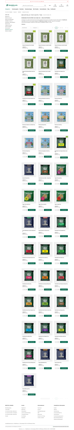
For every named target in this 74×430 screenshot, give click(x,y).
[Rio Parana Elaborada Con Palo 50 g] (45, 90)
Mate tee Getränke (8, 26)
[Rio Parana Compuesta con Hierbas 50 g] (29, 116)
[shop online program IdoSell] (61, 426)
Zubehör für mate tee (8, 25)
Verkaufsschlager (28, 9)
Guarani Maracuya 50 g (26, 388)
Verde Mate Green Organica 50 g (60, 71)
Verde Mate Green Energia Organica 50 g (28, 98)
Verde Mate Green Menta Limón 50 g (60, 336)
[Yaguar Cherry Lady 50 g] (45, 196)
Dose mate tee (7, 28)
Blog (48, 9)
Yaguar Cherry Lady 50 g (42, 204)
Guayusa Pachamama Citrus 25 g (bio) (44, 71)
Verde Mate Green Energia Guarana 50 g (28, 257)
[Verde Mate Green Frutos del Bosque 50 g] (29, 354)
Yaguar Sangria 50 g (58, 204)
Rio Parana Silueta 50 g (58, 98)
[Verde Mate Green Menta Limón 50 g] (61, 328)
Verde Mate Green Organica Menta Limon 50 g (61, 151)
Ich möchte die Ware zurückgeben (11, 412)
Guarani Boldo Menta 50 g (42, 362)
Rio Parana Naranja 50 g (42, 124)
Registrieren (24, 407)
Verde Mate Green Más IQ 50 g (27, 336)
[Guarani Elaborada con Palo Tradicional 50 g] (29, 222)
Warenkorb (23, 409)
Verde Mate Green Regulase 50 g (44, 336)
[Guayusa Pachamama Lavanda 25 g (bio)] (45, 37)
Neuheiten (22, 9)
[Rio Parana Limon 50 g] (61, 116)
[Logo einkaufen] (12, 5)
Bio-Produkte (36, 9)
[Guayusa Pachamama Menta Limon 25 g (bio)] (29, 63)
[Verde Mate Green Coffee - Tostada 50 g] (45, 169)
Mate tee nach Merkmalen (9, 19)
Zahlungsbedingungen (41, 411)
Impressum (39, 407)
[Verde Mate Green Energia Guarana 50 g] (29, 249)
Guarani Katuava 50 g (58, 362)
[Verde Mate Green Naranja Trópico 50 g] (45, 275)
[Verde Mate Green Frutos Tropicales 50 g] (29, 302)
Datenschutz (40, 414)
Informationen (41, 405)
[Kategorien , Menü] (10, 9)
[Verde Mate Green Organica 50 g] (61, 63)
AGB (38, 412)
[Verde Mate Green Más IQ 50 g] (29, 328)
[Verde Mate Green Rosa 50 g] (29, 275)
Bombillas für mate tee (8, 20)
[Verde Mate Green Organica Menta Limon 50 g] (61, 142)
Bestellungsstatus (8, 407)
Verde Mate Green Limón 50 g (43, 257)
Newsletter (23, 417)
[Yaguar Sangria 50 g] (61, 196)
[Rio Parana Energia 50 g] (29, 142)
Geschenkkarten (43, 9)
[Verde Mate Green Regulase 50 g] (45, 328)
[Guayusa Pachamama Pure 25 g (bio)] (29, 37)
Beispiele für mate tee (9, 29)
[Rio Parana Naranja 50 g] (45, 116)
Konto (23, 405)
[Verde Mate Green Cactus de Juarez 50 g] (45, 302)
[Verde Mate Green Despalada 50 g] (61, 222)
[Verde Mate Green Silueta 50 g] (61, 249)
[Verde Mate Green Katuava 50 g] (61, 302)
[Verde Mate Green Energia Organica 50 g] (29, 90)
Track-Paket (7, 409)
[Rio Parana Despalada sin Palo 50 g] (45, 142)
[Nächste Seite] (68, 28)
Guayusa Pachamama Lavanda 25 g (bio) (45, 45)
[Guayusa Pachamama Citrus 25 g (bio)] (45, 63)
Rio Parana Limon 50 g (58, 124)
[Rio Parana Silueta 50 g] (61, 90)
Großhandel (53, 9)
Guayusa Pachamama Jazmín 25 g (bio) (61, 45)
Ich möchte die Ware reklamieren (11, 411)
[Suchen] (45, 5)
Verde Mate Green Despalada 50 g (60, 230)
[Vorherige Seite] (53, 28)
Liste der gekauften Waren (26, 412)
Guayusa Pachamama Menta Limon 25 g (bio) (28, 72)
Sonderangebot (15, 9)
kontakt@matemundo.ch (9, 423)
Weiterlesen (23, 24)
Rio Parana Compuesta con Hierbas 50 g (28, 124)
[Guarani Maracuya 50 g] (29, 380)
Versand (39, 409)
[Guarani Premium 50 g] (29, 169)
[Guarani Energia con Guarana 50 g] (45, 222)
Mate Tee (7, 14)
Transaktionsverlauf (25, 414)
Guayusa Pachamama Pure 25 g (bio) (28, 45)
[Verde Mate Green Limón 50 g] (45, 249)
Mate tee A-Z (7, 16)
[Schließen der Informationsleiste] (67, 1)
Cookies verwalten (41, 417)
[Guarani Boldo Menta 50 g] (45, 354)
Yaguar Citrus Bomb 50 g (26, 204)
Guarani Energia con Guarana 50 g (44, 230)
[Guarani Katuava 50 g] (61, 354)
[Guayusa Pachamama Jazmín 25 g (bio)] (61, 37)
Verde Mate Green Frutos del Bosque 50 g (28, 362)
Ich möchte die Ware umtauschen (11, 414)
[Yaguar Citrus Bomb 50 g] (29, 196)
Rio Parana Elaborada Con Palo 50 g (44, 98)
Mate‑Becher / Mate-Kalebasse (10, 22)
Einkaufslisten (24, 411)
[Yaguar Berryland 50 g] (61, 169)
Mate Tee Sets (7, 23)
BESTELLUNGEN (9, 405)
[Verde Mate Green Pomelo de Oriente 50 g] (61, 275)
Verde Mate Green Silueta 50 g (59, 257)
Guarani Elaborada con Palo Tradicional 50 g (28, 231)
